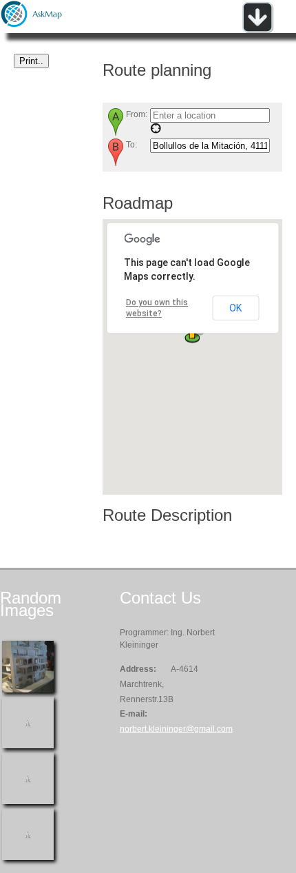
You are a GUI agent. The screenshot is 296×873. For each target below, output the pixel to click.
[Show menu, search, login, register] (257, 30)
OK (235, 308)
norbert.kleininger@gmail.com (176, 729)
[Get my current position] (155, 131)
